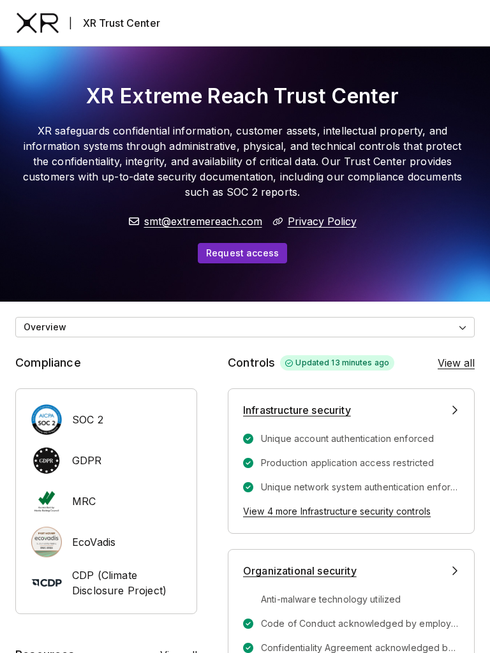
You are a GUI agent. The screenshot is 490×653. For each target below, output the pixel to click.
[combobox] (245, 327)
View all (456, 362)
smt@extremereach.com (203, 221)
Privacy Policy (322, 221)
